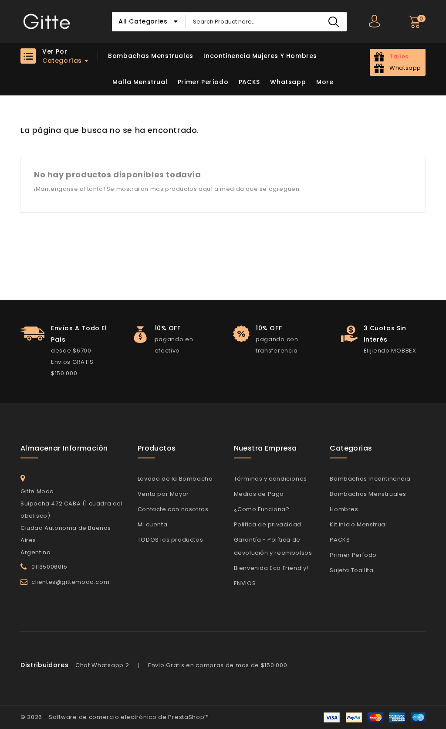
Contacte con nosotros (173, 509)
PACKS (249, 82)
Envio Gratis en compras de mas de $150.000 (217, 665)
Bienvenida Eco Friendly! (271, 568)
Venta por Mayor (163, 494)
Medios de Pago (259, 494)
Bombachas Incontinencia (370, 479)
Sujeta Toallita (351, 570)
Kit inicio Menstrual (358, 524)
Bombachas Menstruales (150, 55)
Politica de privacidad (267, 524)
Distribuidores (44, 665)
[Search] (333, 21)
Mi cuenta (152, 524)
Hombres (344, 509)
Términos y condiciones (270, 479)
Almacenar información (64, 448)
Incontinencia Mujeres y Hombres (260, 55)
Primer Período (203, 82)
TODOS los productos (170, 540)
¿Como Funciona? (262, 509)
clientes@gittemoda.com (70, 582)
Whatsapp (288, 82)
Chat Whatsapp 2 (102, 665)
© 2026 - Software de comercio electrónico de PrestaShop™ (114, 717)
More (324, 82)
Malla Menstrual (139, 82)
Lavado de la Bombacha (175, 479)
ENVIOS (245, 583)
